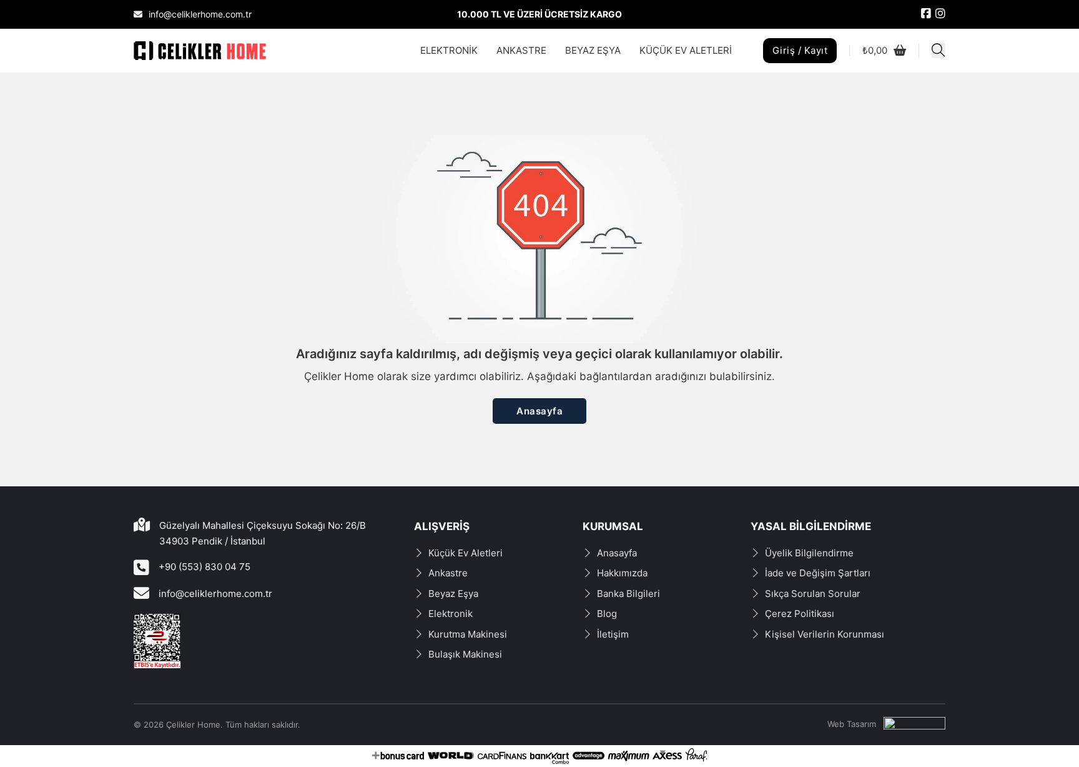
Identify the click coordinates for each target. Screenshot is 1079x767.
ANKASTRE (521, 50)
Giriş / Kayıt (800, 50)
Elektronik (450, 613)
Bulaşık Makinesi (465, 654)
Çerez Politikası (799, 613)
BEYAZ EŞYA (593, 50)
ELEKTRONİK (449, 50)
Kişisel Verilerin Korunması (824, 634)
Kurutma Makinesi (467, 634)
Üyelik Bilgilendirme (809, 553)
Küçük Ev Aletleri (465, 553)
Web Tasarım (851, 724)
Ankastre (448, 573)
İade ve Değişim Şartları (817, 573)
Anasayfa (539, 411)
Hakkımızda (622, 573)
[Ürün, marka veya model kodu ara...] (938, 50)
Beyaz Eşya (453, 593)
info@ (171, 593)
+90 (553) (182, 567)
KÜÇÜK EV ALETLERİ (685, 50)
